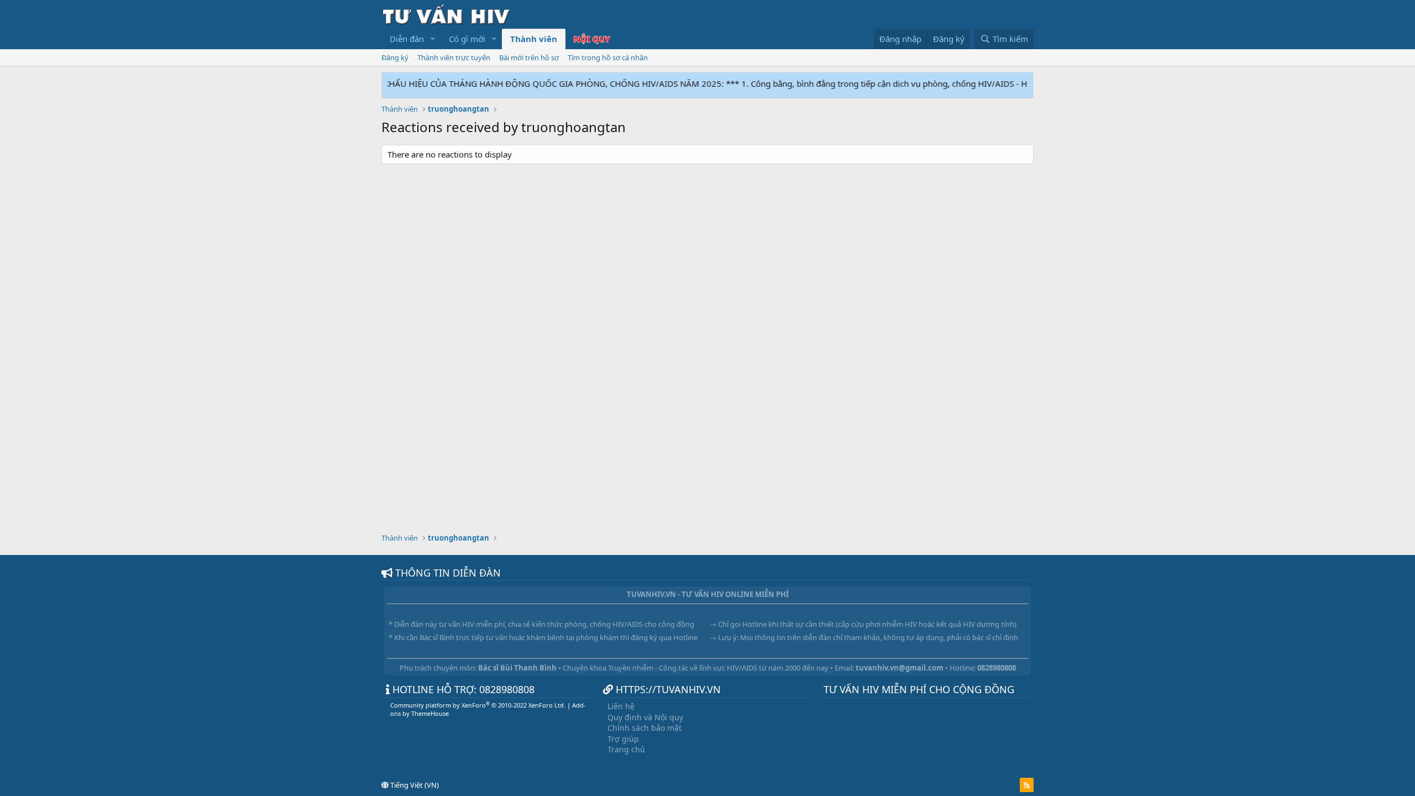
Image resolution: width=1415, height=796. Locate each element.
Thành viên (533, 38)
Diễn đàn (407, 38)
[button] (433, 39)
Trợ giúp (623, 739)
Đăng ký (394, 57)
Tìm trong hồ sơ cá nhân (608, 57)
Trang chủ (626, 749)
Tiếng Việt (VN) (414, 785)
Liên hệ (621, 706)
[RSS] (1027, 785)
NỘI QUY (592, 38)
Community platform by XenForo (477, 705)
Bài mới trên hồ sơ (529, 57)
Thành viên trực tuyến (453, 57)
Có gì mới (467, 38)
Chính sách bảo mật (644, 727)
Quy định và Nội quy (645, 717)
